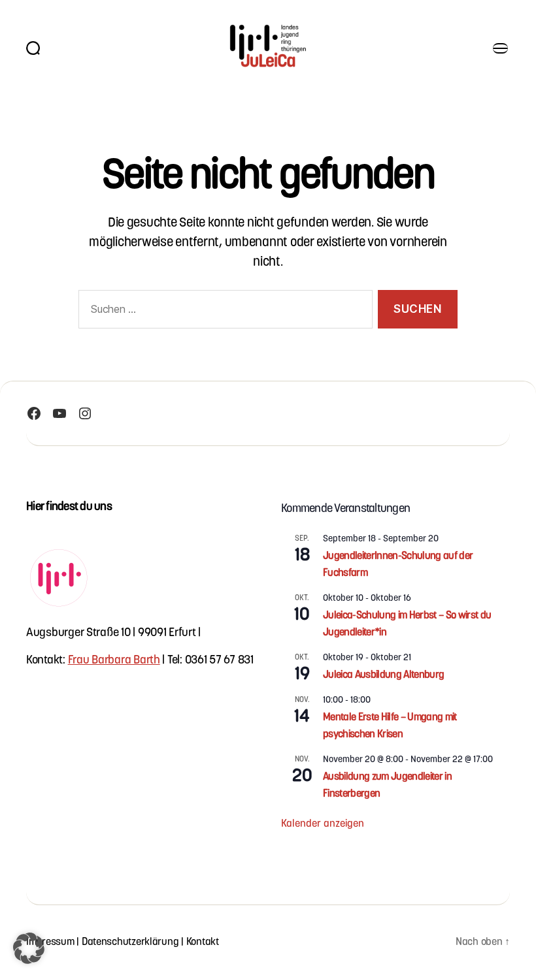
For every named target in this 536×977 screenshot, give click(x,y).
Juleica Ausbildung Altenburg (383, 673)
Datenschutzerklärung (130, 941)
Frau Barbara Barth (114, 658)
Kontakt (202, 941)
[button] (29, 948)
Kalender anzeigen (322, 822)
